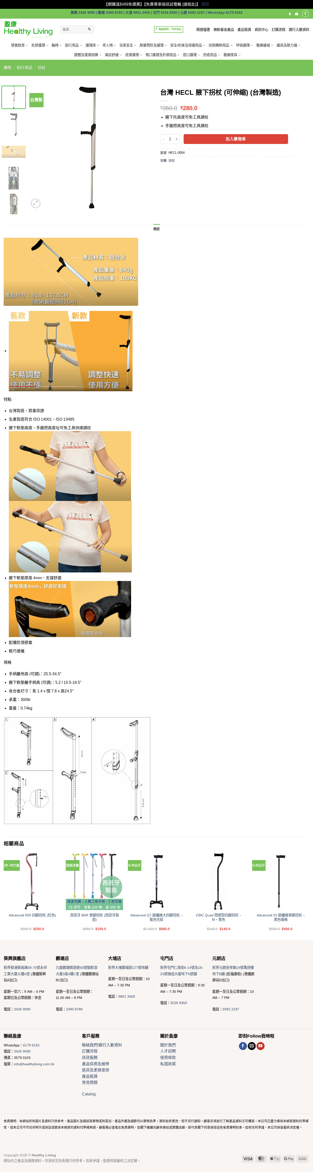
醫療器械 (263, 45)
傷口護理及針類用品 (160, 55)
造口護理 (190, 55)
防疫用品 (210, 55)
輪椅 (55, 45)
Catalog (89, 1094)
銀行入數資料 (299, 30)
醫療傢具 (230, 55)
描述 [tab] (156, 229)
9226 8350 (178, 1003)
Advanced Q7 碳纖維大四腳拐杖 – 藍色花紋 (156, 917)
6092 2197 (231, 1009)
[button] (296, 14)
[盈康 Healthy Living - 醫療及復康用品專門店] (28, 29)
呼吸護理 (243, 45)
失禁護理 (38, 45)
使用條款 (168, 1057)
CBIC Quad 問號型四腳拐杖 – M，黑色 (218, 917)
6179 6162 (31, 1045)
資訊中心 (261, 30)
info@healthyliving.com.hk (34, 1064)
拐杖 (41, 68)
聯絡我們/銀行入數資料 (102, 1045)
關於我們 (168, 1045)
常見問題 (90, 1082)
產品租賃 (244, 30)
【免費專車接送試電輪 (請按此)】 (172, 4)
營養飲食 (18, 45)
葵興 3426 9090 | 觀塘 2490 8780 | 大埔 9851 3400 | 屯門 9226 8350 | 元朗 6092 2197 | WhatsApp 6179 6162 (157, 12)
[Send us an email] (252, 1046)
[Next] (144, 147)
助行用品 (72, 45)
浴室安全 (126, 45)
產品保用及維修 (95, 1064)
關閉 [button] (205, 4)
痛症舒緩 (112, 55)
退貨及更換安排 (95, 1070)
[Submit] (89, 29)
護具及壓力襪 (287, 45)
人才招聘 (168, 1051)
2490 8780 (74, 1009)
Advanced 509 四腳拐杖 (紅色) (32, 915)
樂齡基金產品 (223, 30)
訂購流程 (278, 30)
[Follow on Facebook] (305, 13)
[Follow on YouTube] (261, 1046)
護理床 (91, 45)
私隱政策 (168, 1064)
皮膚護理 (132, 55)
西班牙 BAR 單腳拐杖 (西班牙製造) (94, 917)
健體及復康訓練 (86, 55)
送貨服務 (90, 1057)
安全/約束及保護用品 (186, 45)
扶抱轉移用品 (219, 45)
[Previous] (38, 147)
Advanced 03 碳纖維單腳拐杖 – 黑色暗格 (281, 917)
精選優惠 (203, 30)
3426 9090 (22, 1009)
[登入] (289, 14)
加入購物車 (236, 139)
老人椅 (107, 45)
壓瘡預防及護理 (152, 45)
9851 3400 (126, 996)
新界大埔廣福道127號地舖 (128, 968)
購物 (7, 68)
